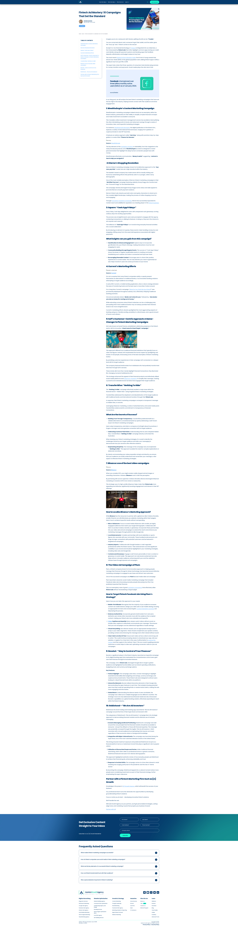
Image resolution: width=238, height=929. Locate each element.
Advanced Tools (155, 916)
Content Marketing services (145, 609)
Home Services (133, 901)
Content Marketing (116, 901)
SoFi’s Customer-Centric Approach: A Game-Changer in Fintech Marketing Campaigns (90, 57)
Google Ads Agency (83, 905)
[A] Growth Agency (129, 786)
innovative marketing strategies (122, 201)
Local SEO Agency (98, 915)
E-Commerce (133, 910)
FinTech (82, 26)
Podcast (154, 903)
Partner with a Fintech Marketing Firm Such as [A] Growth (90, 75)
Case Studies (155, 910)
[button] (119, 853)
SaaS (131, 908)
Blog (83, 33)
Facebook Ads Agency (84, 908)
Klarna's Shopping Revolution (88, 47)
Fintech (133, 48)
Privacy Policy (146, 924)
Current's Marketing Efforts (87, 53)
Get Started (154, 2)
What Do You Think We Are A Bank (140, 289)
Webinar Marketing (116, 914)
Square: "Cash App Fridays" (87, 50)
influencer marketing (130, 378)
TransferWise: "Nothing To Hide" (88, 61)
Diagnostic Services (83, 901)
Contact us (142, 905)
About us (142, 901)
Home (80, 33)
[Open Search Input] (147, 2)
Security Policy (155, 924)
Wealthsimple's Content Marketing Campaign (89, 44)
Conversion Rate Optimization (100, 903)
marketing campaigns (135, 587)
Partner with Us (110, 809)
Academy (154, 914)
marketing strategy (127, 146)
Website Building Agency (99, 901)
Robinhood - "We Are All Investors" (89, 71)
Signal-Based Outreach (117, 912)
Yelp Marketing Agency (84, 916)
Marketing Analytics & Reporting (119, 910)
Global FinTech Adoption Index (126, 57)
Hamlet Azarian (88, 21)
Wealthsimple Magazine (122, 127)
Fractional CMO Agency (117, 908)
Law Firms (132, 905)
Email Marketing (115, 905)
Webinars (154, 901)
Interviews (154, 905)
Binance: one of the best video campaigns (88, 64)
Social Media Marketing (84, 912)
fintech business (154, 203)
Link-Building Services (99, 917)
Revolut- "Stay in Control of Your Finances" (88, 68)
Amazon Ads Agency (83, 910)
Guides (153, 912)
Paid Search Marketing (84, 903)
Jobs (143, 903)
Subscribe (125, 835)
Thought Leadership (116, 903)
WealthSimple (115, 143)
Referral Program (144, 908)
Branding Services (98, 909)
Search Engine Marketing (84, 914)
